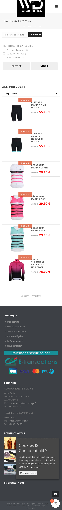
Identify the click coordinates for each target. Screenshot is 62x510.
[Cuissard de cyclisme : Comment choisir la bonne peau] (10, 456)
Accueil (22, 27)
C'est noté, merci (28, 473)
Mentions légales (15, 336)
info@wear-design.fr (19, 420)
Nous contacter (14, 345)
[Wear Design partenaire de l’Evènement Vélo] (10, 469)
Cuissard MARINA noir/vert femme (37, 137)
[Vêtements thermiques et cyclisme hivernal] (10, 443)
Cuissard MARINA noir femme (39, 105)
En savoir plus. (33, 467)
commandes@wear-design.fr (23, 403)
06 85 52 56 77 (15, 424)
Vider (44, 66)
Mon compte (13, 321)
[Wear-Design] (31, 6)
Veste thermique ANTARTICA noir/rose (37, 263)
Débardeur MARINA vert (39, 229)
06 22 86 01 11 (15, 406)
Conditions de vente (16, 331)
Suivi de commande (16, 326)
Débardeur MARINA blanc (39, 166)
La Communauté (15, 341)
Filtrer (16, 66)
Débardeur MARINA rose (39, 197)
